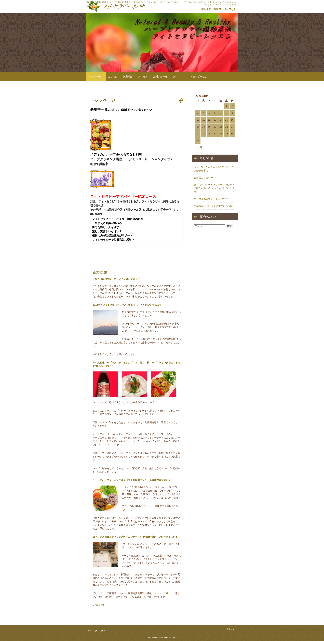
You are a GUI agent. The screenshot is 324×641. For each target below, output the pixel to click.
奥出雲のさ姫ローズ (204, 177)
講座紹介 (127, 76)
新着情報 (99, 273)
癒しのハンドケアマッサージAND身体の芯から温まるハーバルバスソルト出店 (214, 188)
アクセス (142, 76)
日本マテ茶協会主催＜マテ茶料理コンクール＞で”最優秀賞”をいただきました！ (135, 536)
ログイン (230, 629)
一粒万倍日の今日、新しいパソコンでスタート (117, 278)
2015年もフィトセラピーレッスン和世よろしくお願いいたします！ (128, 304)
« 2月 (199, 147)
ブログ (176, 76)
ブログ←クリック (163, 593)
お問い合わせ (160, 76)
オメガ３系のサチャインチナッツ (211, 198)
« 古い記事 (98, 605)
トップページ (95, 76)
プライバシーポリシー (98, 631)
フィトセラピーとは (196, 76)
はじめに (112, 76)
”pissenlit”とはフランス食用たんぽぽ (213, 206)
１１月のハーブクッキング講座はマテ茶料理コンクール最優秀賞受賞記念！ (133, 480)
